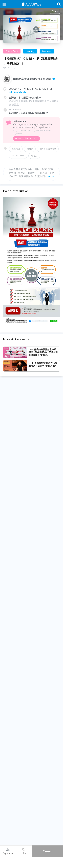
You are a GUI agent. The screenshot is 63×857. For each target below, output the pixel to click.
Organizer (8, 853)
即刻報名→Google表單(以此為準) (27, 112)
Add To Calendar (18, 92)
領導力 (34, 155)
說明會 (30, 148)
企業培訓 (16, 148)
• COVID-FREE (18, 155)
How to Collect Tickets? (26, 138)
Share (55, 11)
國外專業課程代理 (48, 148)
